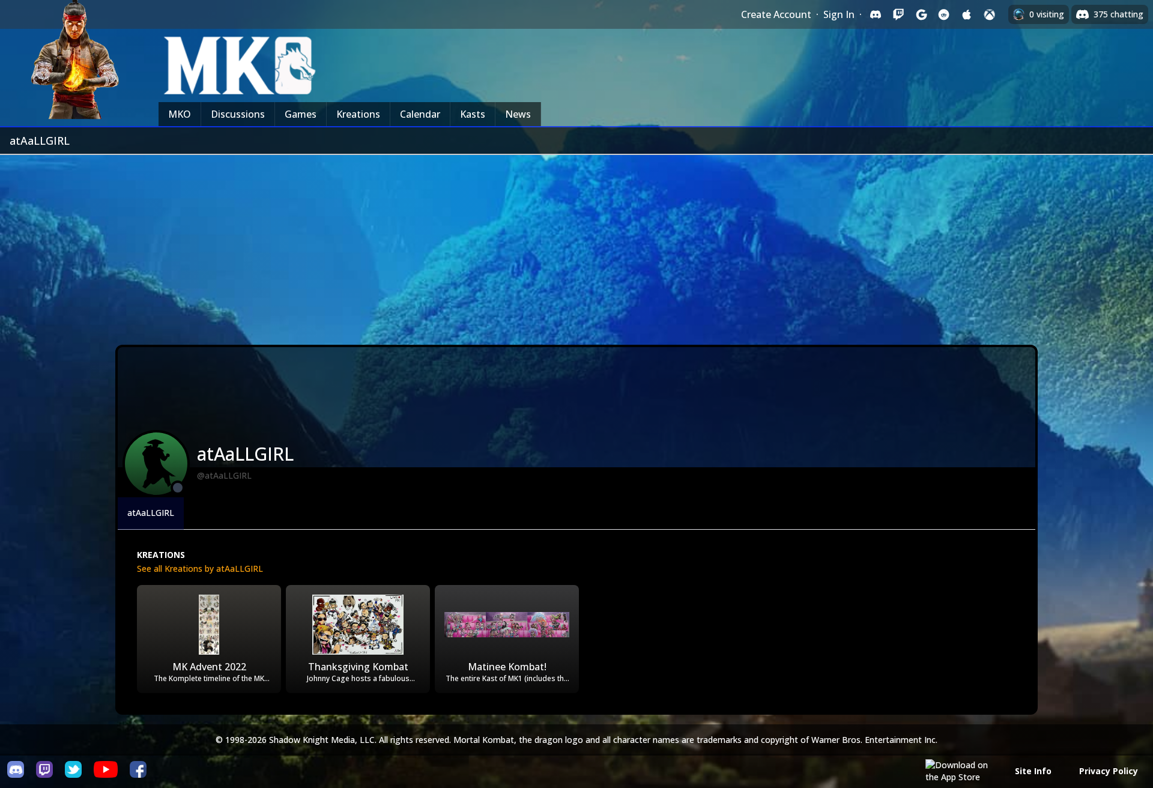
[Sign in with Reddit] (944, 14)
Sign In (839, 14)
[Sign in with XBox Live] (990, 14)
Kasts (472, 114)
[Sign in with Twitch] (898, 14)
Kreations (358, 114)
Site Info (1033, 771)
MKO (179, 114)
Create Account (776, 14)
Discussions (238, 114)
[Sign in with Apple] (967, 14)
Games (300, 114)
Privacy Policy (1108, 771)
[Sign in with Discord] (876, 14)
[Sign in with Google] (921, 14)
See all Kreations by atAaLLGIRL (200, 568)
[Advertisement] (576, 245)
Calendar (420, 114)
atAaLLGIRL (150, 512)
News (518, 114)
